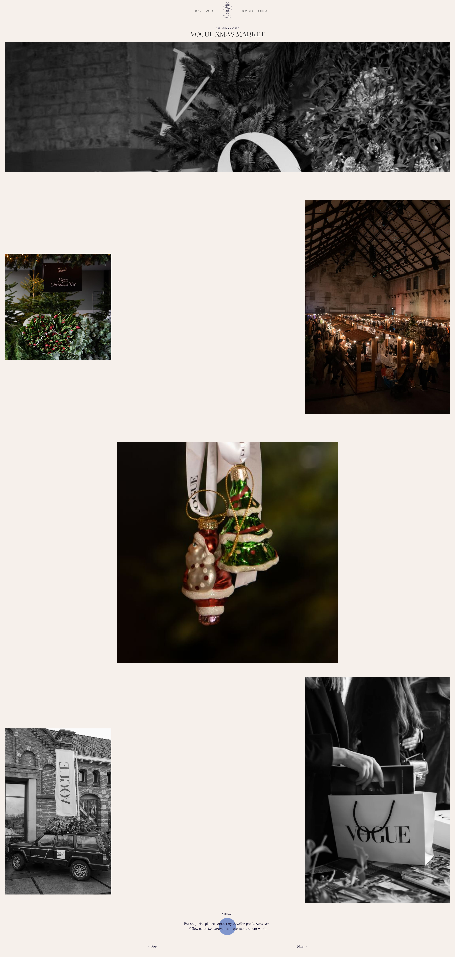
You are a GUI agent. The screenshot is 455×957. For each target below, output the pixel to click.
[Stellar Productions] (227, 10)
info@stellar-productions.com (248, 923)
